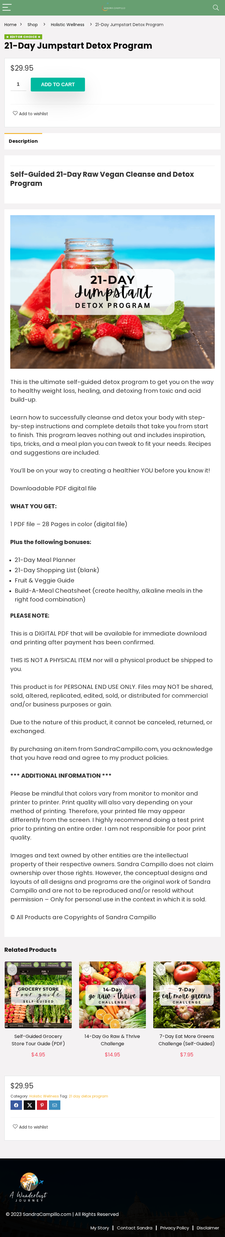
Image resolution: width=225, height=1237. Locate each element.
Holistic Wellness (67, 25)
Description (23, 141)
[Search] (216, 8)
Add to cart (58, 84)
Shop (33, 25)
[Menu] (7, 8)
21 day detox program (88, 1096)
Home (10, 25)
